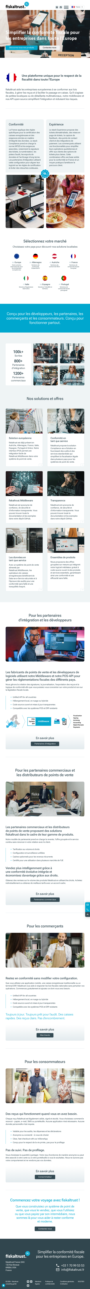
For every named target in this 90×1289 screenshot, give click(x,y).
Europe (17, 262)
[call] (87, 909)
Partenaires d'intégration (45, 744)
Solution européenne (20, 438)
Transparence (58, 500)
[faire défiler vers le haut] (87, 914)
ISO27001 (81, 1281)
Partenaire (70, 358)
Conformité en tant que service (59, 439)
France (74, 262)
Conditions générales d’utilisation (67, 1283)
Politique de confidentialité (50, 1283)
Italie (26, 284)
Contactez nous (49, 47)
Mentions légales (38, 1283)
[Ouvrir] (66, 7)
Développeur (45, 358)
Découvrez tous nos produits (21, 47)
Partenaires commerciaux (45, 899)
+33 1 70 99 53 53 (72, 1265)
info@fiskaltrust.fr (72, 1269)
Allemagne (36, 262)
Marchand (43, 380)
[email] (87, 904)
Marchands (45, 1035)
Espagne (46, 284)
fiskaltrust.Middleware (21, 500)
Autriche (55, 262)
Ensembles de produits (63, 557)
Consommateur (73, 380)
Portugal (65, 284)
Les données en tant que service (17, 559)
